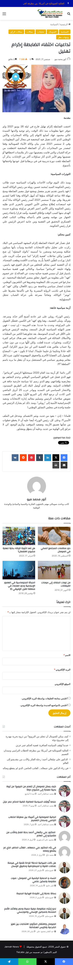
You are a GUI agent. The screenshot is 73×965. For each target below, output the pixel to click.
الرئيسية (64, 24)
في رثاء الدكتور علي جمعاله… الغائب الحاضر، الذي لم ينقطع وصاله (35, 768)
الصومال (52, 31)
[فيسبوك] (64, 457)
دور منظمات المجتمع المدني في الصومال (55, 550)
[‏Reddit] (23, 457)
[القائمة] (4, 15)
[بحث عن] (68, 15)
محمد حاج (50, 855)
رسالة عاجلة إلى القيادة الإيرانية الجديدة (36, 893)
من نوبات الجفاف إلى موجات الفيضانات (55, 584)
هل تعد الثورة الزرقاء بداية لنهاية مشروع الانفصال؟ (19, 550)
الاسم (66, 655)
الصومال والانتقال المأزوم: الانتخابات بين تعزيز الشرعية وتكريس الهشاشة (33, 926)
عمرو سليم (49, 870)
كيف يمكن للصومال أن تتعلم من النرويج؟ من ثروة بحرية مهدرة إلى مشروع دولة (31, 788)
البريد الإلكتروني (62, 669)
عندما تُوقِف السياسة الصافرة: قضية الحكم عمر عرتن (42, 745)
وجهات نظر (63, 37)
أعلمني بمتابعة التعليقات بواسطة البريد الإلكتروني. (44, 698)
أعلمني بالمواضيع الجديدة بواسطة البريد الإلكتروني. (44, 705)
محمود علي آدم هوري (45, 839)
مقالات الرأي (16, 31)
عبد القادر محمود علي (45, 931)
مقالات (30, 31)
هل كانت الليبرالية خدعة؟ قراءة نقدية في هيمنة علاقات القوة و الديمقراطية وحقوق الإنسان (32, 865)
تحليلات (40, 31)
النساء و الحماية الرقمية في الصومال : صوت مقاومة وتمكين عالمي (33, 880)
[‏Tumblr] (39, 457)
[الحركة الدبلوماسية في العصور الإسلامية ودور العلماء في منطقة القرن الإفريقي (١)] (19, 570)
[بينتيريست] (31, 457)
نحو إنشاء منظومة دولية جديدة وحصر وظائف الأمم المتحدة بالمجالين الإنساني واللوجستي (30, 910)
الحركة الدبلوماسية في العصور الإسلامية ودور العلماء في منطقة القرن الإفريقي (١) (19, 585)
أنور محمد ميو (60, 59)
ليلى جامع (50, 885)
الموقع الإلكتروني (62, 684)
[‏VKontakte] (15, 457)
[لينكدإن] (47, 457)
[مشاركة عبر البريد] (64, 465)
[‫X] (55, 457)
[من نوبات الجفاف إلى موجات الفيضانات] (54, 570)
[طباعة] (55, 465)
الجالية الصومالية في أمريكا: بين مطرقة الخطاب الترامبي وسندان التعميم (32, 819)
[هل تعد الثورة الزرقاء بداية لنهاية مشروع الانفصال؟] (19, 536)
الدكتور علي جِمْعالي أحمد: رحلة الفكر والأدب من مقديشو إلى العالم (31, 834)
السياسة (54, 24)
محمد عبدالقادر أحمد (46, 794)
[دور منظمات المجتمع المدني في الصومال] (54, 536)
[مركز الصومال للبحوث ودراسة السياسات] (51, 13)
